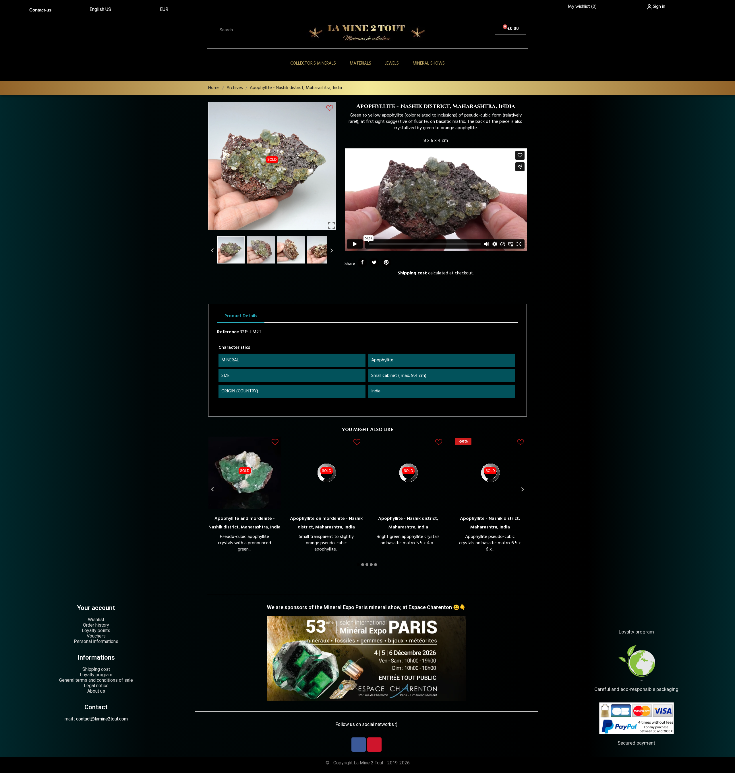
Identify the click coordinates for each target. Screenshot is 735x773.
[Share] (362, 263)
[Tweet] (374, 263)
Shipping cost (412, 273)
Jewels (392, 63)
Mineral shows (429, 63)
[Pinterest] (386, 263)
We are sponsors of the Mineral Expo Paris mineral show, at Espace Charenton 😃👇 (366, 607)
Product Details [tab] (241, 316)
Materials (360, 63)
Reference (228, 332)
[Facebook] (358, 744)
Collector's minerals (313, 63)
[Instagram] (374, 744)
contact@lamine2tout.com (102, 719)
